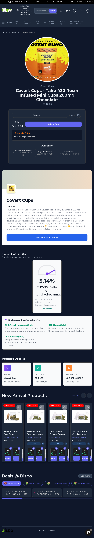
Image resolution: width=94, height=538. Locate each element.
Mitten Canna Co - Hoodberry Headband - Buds (35, 433)
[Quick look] (19, 407)
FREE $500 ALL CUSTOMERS (44, 2)
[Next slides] (89, 395)
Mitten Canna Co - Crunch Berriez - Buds (11, 433)
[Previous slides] (83, 395)
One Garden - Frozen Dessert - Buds (58, 433)
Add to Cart (53, 124)
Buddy (52, 530)
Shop (14, 32)
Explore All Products (45, 237)
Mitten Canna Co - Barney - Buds (79, 433)
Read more (47, 309)
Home (4, 32)
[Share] (72, 115)
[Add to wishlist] (78, 115)
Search (52, 11)
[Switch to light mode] (87, 10)
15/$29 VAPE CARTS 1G (12, 2)
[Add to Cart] (10, 448)
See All (74, 395)
